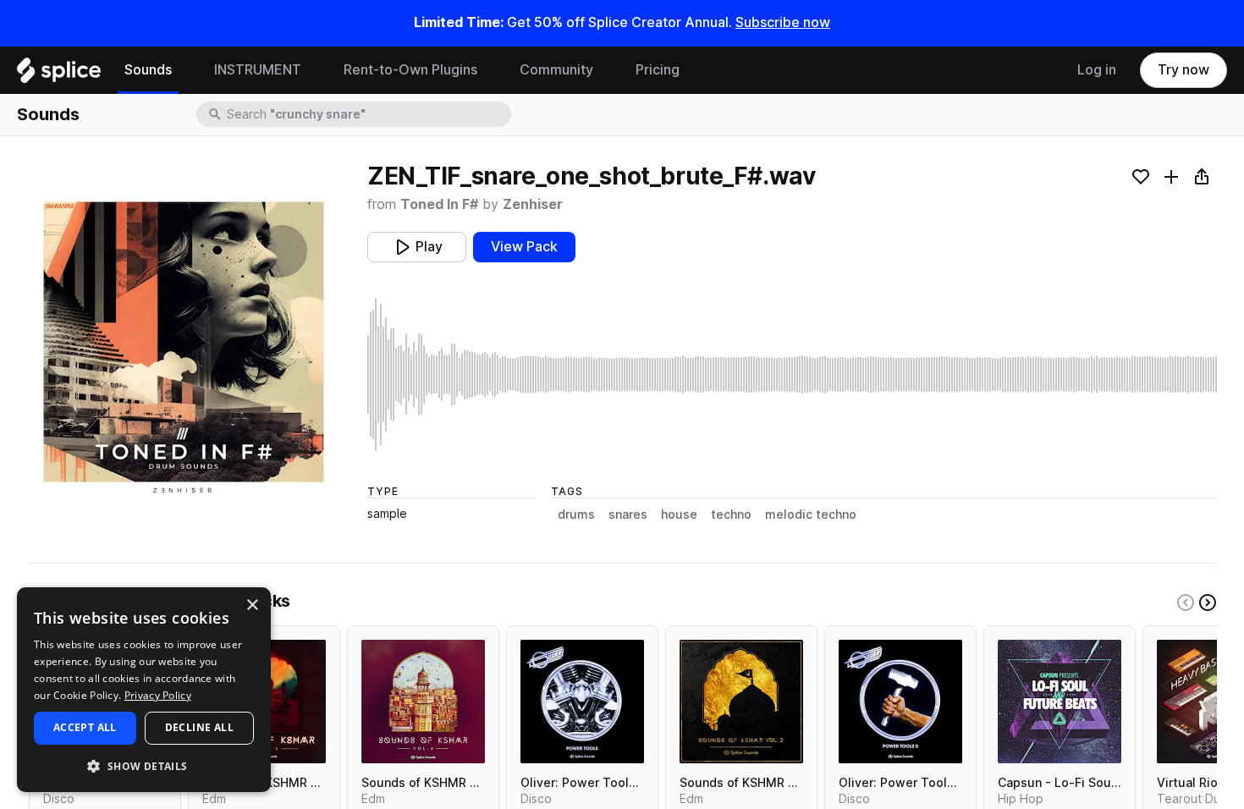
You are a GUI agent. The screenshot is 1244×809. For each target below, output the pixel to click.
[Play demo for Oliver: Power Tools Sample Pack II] (900, 701)
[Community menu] (606, 70)
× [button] (251, 605)
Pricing (658, 70)
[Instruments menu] (314, 70)
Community (556, 70)
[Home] (59, 74)
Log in (1096, 70)
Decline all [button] (199, 727)
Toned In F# (439, 204)
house (679, 514)
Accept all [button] (85, 727)
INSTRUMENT (257, 70)
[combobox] (367, 114)
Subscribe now (782, 22)
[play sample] (792, 374)
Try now (1183, 70)
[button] (144, 765)
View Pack (524, 247)
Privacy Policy (157, 695)
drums (576, 514)
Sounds (148, 70)
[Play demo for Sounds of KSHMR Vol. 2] (741, 701)
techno (731, 514)
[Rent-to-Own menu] (490, 70)
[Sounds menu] (184, 70)
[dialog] (144, 689)
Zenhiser (533, 204)
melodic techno (810, 514)
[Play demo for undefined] (183, 341)
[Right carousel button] (1208, 603)
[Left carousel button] (1186, 603)
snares (627, 514)
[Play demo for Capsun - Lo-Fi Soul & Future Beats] (1059, 701)
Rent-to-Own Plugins (410, 70)
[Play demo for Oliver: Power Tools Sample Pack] (582, 701)
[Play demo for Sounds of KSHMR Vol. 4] (423, 701)
